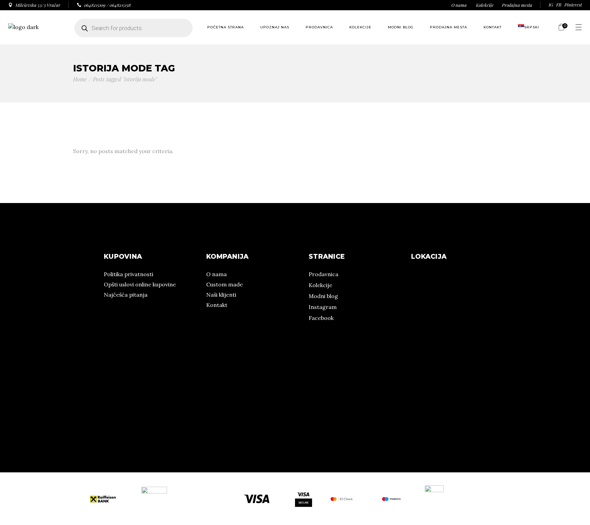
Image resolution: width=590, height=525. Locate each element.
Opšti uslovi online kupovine (140, 284)
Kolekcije (485, 5)
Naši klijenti (221, 294)
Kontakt (216, 304)
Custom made (224, 284)
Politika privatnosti (128, 274)
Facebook (321, 317)
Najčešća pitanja (126, 294)
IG (551, 5)
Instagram (323, 307)
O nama (459, 5)
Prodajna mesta (517, 5)
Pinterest (573, 5)
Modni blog (323, 296)
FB (558, 5)
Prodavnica (323, 274)
